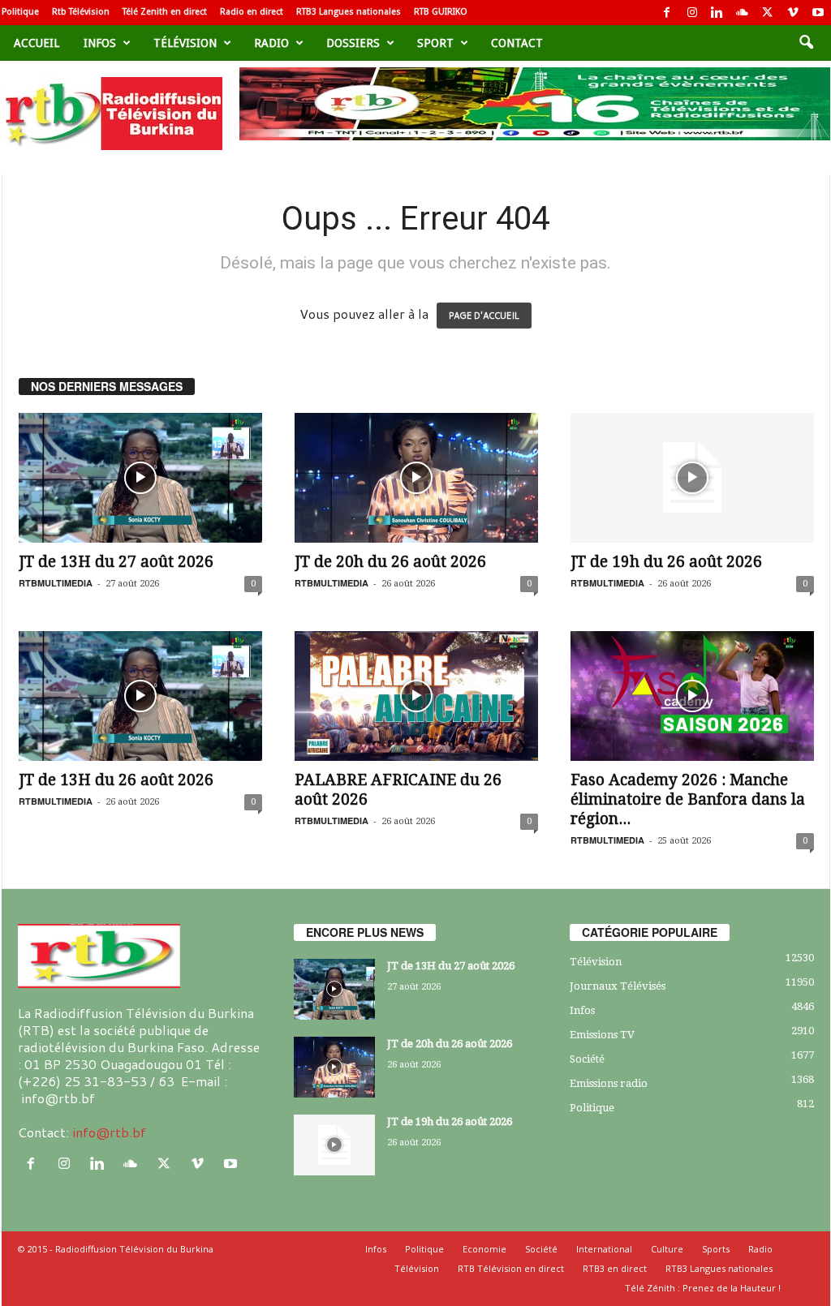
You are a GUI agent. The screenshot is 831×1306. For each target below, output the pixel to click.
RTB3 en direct (615, 1268)
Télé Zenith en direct (165, 11)
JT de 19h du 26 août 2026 (666, 561)
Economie (484, 1249)
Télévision (185, 43)
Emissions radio (609, 1083)
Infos (100, 43)
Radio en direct (251, 11)
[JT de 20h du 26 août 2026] (416, 478)
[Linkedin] (717, 12)
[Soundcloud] (742, 12)
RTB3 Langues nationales (348, 11)
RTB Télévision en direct (511, 1268)
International (604, 1249)
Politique (20, 11)
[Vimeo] (793, 12)
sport (435, 43)
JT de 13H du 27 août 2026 (116, 561)
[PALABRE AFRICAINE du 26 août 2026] (416, 696)
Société (587, 1059)
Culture (667, 1249)
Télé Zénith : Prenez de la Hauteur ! (703, 1288)
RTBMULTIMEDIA (56, 583)
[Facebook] (667, 12)
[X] (767, 12)
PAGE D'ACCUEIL (484, 315)
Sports (716, 1249)
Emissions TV (602, 1035)
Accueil (36, 43)
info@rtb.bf (109, 1132)
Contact (517, 43)
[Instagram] (692, 12)
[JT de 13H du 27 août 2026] (140, 478)
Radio (271, 43)
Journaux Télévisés (617, 986)
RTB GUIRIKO (440, 11)
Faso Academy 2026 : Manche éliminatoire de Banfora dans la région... (688, 799)
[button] (806, 43)
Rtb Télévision (81, 11)
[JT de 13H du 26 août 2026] (140, 696)
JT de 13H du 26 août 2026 (116, 780)
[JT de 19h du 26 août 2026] (692, 478)
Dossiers (353, 43)
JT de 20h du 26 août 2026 (390, 561)
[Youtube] (818, 12)
